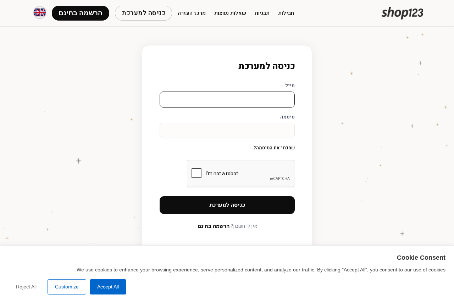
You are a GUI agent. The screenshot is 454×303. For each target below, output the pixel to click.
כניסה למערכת (143, 13)
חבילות (286, 13)
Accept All (108, 287)
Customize (67, 287)
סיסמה (287, 117)
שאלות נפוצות (230, 13)
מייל (290, 85)
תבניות (262, 13)
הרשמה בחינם (213, 226)
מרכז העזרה (192, 13)
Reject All (26, 287)
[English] (39, 12)
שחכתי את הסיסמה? (274, 147)
